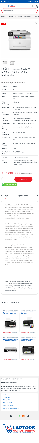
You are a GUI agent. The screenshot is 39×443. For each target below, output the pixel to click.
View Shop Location (6, 1)
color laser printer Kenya (20, 283)
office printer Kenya (10, 290)
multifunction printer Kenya (24, 288)
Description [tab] (5, 196)
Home (3, 16)
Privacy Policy (7, 400)
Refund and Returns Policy (11, 408)
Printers (11, 16)
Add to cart (24, 179)
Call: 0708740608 (33, 1)
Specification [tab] (23, 196)
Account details (7, 402)
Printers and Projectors (24, 16)
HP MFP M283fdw (18, 286)
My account (6, 397)
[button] (36, 23)
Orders (5, 394)
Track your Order (8, 405)
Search (34, 10)
